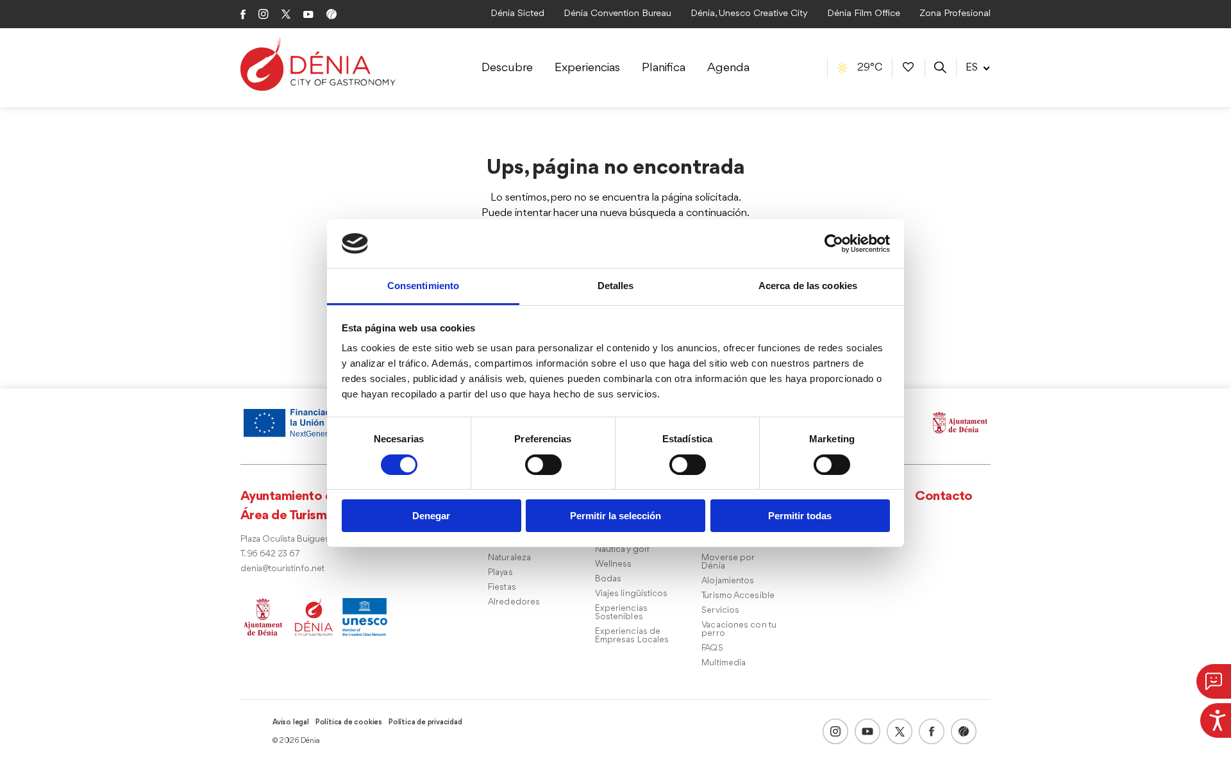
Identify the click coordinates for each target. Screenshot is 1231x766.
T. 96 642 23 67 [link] (269, 554)
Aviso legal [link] (290, 722)
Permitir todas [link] (800, 515)
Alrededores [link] (514, 602)
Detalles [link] (616, 285)
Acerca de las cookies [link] (807, 285)
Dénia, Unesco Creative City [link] (749, 14)
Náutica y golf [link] (622, 549)
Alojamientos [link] (727, 581)
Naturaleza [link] (509, 558)
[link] (1215, 718)
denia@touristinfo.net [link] (282, 569)
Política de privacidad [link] (425, 722)
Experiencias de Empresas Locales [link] (632, 636)
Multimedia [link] (723, 663)
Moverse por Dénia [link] (727, 562)
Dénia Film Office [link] (863, 14)
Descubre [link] (507, 68)
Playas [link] (500, 573)
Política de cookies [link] (348, 722)
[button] (1213, 681)
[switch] (543, 464)
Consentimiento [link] (423, 285)
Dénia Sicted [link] (517, 14)
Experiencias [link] (587, 68)
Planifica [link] (663, 68)
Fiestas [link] (502, 587)
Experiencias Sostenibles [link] (621, 612)
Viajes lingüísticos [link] (631, 594)
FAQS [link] (712, 648)
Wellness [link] (613, 564)
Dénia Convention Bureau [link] (617, 14)
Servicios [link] (720, 610)
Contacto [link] (944, 496)
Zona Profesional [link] (955, 14)
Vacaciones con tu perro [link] (738, 629)
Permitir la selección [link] (615, 515)
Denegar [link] (431, 515)
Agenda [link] (728, 68)
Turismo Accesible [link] (738, 596)
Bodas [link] (608, 579)
